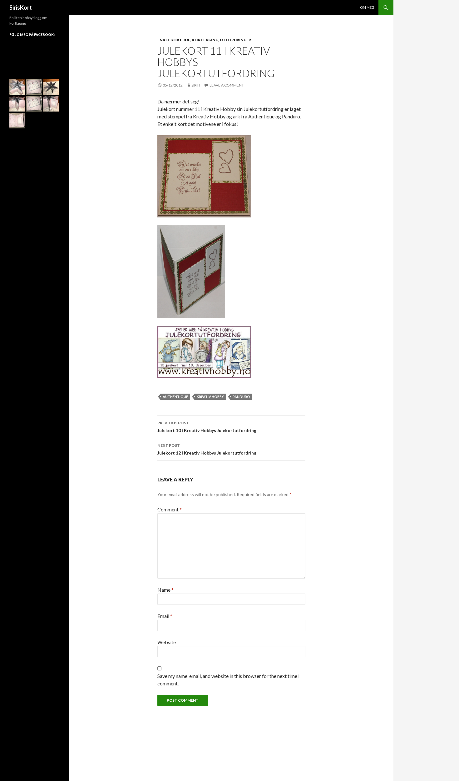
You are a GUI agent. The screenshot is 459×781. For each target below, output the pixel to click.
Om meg (367, 7)
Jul (186, 39)
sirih (195, 85)
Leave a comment (227, 85)
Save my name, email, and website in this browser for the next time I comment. (228, 679)
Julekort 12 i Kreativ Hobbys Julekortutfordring (206, 449)
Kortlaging (205, 39)
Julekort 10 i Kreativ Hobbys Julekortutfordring (206, 426)
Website (166, 642)
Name (165, 590)
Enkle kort (169, 39)
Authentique (175, 397)
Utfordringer (235, 39)
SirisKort (20, 7)
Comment (169, 509)
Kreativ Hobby (210, 397)
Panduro (241, 397)
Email (164, 616)
